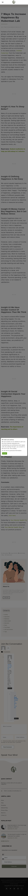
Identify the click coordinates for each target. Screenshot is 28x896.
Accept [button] (4, 453)
